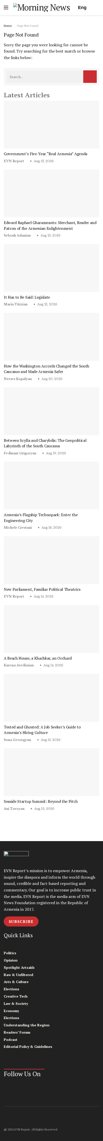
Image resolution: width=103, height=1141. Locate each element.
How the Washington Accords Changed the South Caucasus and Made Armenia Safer (46, 368)
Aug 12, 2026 (44, 809)
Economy (11, 1010)
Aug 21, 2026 (43, 161)
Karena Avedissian (19, 665)
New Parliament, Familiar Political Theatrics (42, 589)
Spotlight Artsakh (19, 967)
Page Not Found (27, 26)
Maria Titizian (16, 304)
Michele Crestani (18, 527)
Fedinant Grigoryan (20, 453)
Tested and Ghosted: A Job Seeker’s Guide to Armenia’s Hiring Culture (42, 729)
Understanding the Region (27, 1025)
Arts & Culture (16, 981)
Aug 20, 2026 (51, 379)
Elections (11, 989)
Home (8, 26)
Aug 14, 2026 (43, 596)
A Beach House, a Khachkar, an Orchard (38, 658)
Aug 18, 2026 (51, 527)
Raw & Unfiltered (18, 974)
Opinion (11, 960)
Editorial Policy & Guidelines (28, 1046)
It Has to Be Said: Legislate (27, 297)
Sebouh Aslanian (17, 235)
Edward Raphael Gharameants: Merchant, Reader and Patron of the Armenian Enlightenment (50, 225)
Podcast (11, 1039)
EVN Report (14, 161)
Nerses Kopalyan (18, 379)
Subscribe (21, 921)
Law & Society (16, 1003)
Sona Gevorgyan (17, 740)
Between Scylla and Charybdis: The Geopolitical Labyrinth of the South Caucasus (45, 443)
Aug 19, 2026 (55, 453)
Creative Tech (16, 996)
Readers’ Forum (17, 1032)
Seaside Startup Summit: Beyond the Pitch (41, 801)
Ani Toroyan (14, 809)
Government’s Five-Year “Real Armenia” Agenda (45, 153)
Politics (10, 952)
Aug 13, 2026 (50, 740)
